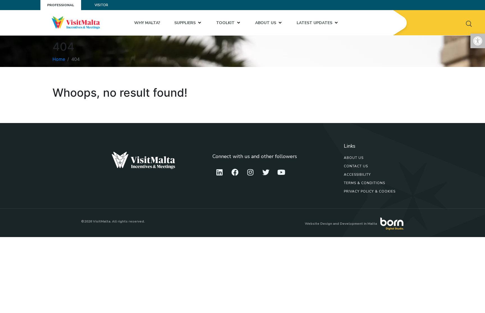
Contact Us (356, 166)
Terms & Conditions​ (364, 183)
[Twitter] (266, 172)
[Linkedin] (219, 172)
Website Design (318, 223)
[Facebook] (235, 172)
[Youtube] (281, 172)
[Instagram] (250, 172)
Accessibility (357, 174)
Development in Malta (358, 223)
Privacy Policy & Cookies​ (369, 191)
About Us (353, 158)
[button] (477, 41)
